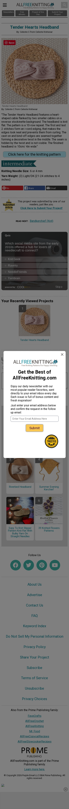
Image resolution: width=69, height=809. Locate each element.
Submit (34, 428)
